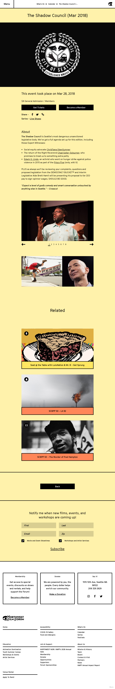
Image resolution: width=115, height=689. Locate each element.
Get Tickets (38, 107)
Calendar (51, 4)
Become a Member (76, 107)
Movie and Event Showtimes (38, 541)
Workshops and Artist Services (77, 541)
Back (57, 486)
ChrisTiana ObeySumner (58, 149)
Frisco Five (59, 162)
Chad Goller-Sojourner (68, 152)
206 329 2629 (95, 588)
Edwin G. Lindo (31, 159)
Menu (7, 4)
